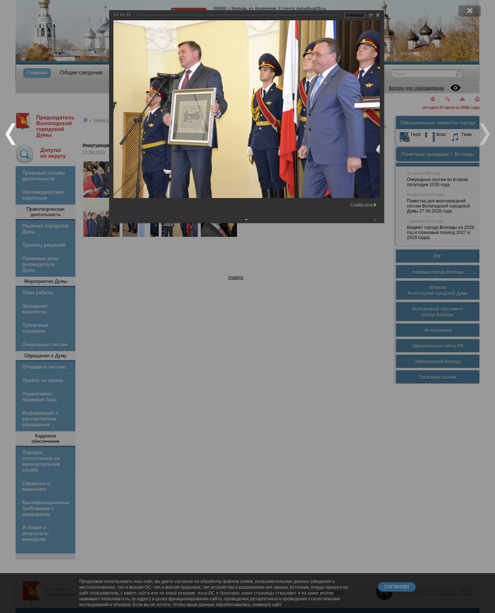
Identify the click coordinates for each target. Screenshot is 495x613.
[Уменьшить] (370, 15)
